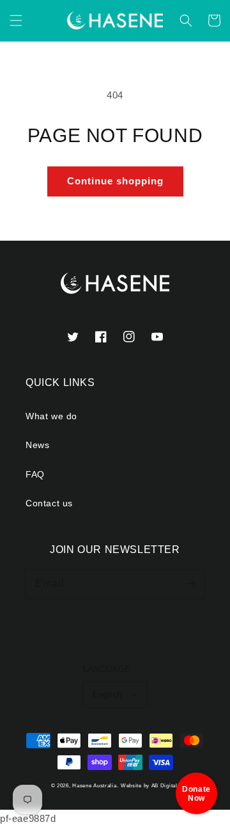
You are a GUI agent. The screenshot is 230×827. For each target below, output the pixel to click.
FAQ (35, 474)
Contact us (49, 503)
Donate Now (196, 794)
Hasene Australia (94, 785)
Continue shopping (115, 180)
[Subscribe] (190, 584)
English (107, 695)
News (37, 445)
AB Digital (164, 785)
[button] (16, 20)
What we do (51, 416)
